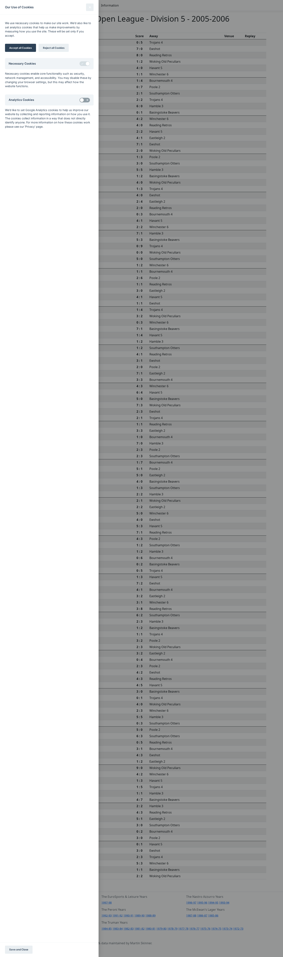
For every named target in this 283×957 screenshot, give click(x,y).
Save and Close (18, 949)
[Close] (90, 7)
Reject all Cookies (53, 47)
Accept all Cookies (20, 47)
